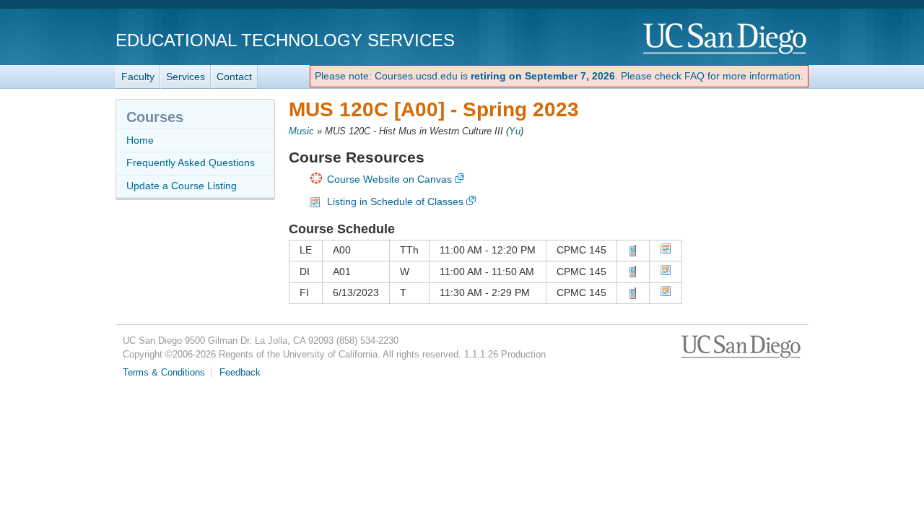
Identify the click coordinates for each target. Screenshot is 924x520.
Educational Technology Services (285, 40)
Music (301, 131)
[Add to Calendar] (665, 250)
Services (185, 76)
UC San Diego (725, 39)
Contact (234, 76)
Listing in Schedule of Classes (395, 201)
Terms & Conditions (164, 373)
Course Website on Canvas (389, 179)
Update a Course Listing (181, 185)
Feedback (240, 373)
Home (140, 140)
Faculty (137, 76)
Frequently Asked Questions (190, 162)
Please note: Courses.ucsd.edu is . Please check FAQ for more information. (559, 76)
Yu (514, 131)
